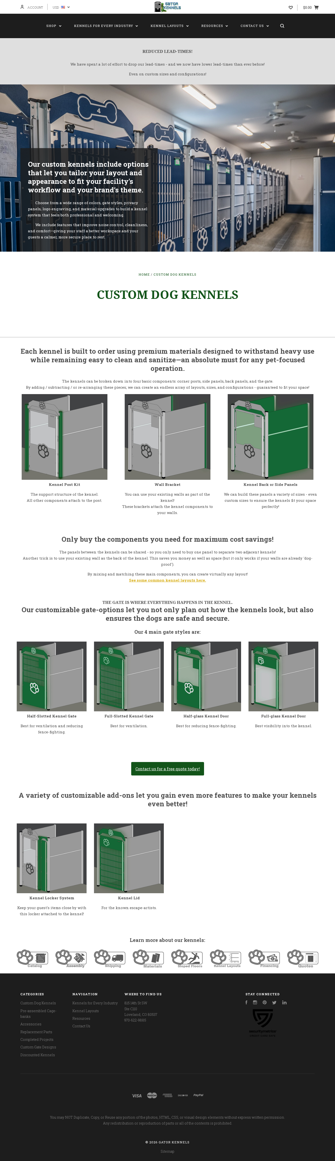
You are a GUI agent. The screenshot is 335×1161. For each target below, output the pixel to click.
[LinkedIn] (284, 1003)
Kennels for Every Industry (104, 25)
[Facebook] (246, 1003)
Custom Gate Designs (38, 1047)
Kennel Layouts (168, 25)
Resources (212, 25)
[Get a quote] (303, 966)
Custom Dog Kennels (38, 1003)
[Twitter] (274, 1003)
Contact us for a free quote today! (167, 768)
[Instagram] (255, 1003)
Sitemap (167, 1151)
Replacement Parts (36, 1032)
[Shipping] (109, 966)
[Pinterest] (265, 1003)
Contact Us (253, 25)
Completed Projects (36, 1039)
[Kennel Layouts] (225, 966)
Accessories (30, 1024)
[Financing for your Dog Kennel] (264, 966)
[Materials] (148, 966)
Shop (51, 25)
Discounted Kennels (37, 1055)
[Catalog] (32, 966)
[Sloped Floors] (187, 966)
